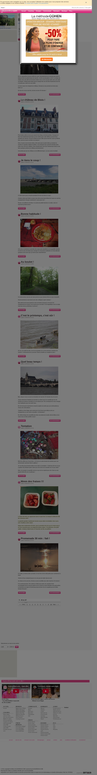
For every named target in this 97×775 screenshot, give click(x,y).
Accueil (24, 11)
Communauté (47, 11)
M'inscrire (74, 7)
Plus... (71, 11)
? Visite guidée (87, 7)
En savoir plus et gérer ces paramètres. (37, 3)
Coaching (31, 11)
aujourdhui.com (9, 11)
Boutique (64, 11)
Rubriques (56, 11)
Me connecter (80, 7)
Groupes (38, 11)
